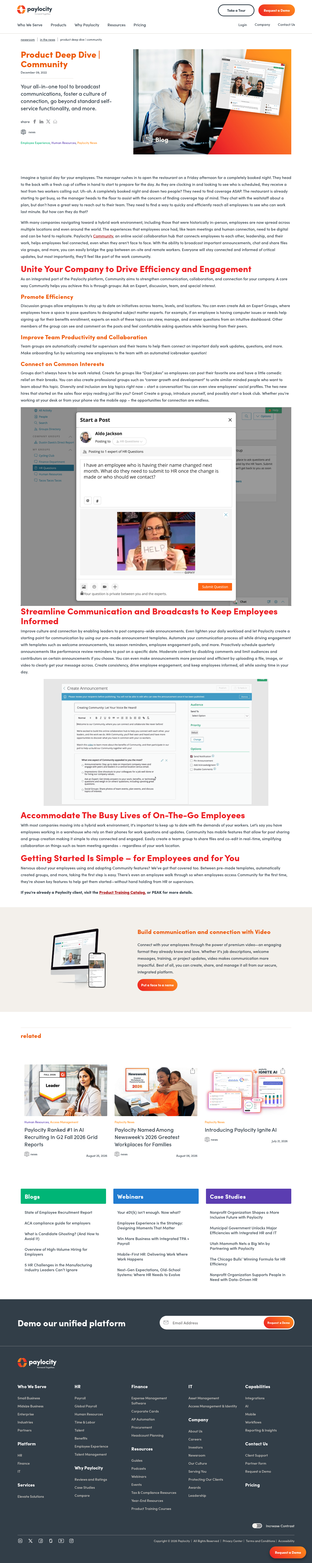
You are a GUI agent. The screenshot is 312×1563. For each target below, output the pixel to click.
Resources (142, 1449)
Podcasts (138, 1468)
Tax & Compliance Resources (153, 1492)
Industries (25, 1422)
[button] (102, 1070)
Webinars (138, 1476)
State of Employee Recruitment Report (58, 1212)
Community (103, 235)
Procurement (141, 1427)
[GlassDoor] (51, 1541)
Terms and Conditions (260, 1541)
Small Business (29, 1397)
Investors (195, 1447)
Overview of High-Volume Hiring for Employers (56, 1251)
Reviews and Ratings (91, 1479)
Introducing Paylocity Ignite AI (241, 1129)
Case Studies (85, 1487)
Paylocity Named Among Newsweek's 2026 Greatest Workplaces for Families (147, 1137)
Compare (82, 1495)
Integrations (254, 1397)
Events (136, 1484)
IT (19, 1471)
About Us (195, 1431)
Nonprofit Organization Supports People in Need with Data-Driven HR (247, 1277)
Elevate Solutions (31, 1496)
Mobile (250, 1414)
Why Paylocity (89, 1468)
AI (246, 1405)
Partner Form (255, 1463)
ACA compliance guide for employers (57, 1222)
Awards (194, 1487)
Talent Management (91, 1454)
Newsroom (196, 1455)
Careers (194, 1439)
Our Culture (197, 1463)
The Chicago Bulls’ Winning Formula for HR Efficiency (247, 1261)
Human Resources (89, 1414)
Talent (79, 1430)
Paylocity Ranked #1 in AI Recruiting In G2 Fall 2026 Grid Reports (61, 1137)
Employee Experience (91, 1446)
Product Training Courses (151, 1508)
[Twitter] (30, 1541)
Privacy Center (233, 1541)
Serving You (197, 1471)
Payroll (80, 1397)
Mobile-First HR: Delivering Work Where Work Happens (152, 1256)
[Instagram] (71, 1541)
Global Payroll (86, 1405)
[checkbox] (257, 1525)
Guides (136, 1460)
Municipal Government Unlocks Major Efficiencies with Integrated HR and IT (243, 1230)
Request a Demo (258, 1471)
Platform (27, 1444)
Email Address (185, 1322)
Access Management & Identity (212, 1405)
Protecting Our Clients (205, 1479)
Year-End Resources (147, 1500)
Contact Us (286, 24)
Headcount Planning (147, 1435)
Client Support (256, 1455)
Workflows (253, 1422)
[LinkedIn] (20, 1541)
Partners (24, 1430)
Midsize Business (30, 1405)
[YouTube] (61, 1541)
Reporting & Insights (261, 1430)
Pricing (252, 1485)
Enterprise (26, 1414)
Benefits (81, 1438)
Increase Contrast (280, 1525)
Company (262, 24)
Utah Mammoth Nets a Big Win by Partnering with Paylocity (240, 1246)
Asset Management (203, 1397)
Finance (24, 1463)
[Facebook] (40, 1541)
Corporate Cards (145, 1411)
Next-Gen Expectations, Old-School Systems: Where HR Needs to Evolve (148, 1272)
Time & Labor (85, 1422)
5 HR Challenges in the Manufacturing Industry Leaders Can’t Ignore (58, 1267)
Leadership (197, 1495)
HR (20, 1455)
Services (26, 1485)
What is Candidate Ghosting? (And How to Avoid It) (62, 1236)
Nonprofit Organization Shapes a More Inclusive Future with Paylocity (244, 1214)
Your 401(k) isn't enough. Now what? (149, 1212)
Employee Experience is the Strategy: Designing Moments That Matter (150, 1225)
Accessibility (286, 1541)
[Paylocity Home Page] (34, 10)
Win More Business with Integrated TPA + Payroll (153, 1241)
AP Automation (143, 1419)
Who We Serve (32, 1386)
